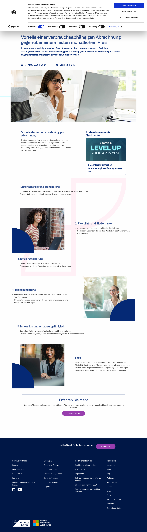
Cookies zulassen (129, 5)
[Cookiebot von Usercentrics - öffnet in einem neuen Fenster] (14, 26)
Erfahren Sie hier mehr (74, 413)
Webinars (110, 478)
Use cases (111, 465)
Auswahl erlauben (129, 11)
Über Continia (17, 474)
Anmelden (105, 446)
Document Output (51, 469)
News (109, 469)
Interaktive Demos (114, 499)
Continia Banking (51, 482)
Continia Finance (51, 478)
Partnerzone (112, 504)
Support (110, 487)
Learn (109, 491)
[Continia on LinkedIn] (15, 489)
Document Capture (51, 465)
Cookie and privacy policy (85, 465)
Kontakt (15, 465)
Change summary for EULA (86, 485)
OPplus (47, 487)
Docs (109, 495)
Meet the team (18, 469)
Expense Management (53, 474)
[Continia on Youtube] (20, 489)
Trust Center (80, 469)
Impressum (79, 474)
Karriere (15, 478)
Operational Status (114, 508)
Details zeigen (114, 27)
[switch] (62, 26)
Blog (108, 474)
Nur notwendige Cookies (129, 17)
